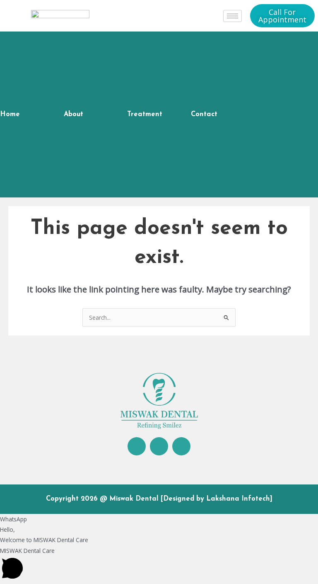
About (73, 114)
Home (10, 114)
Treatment (144, 114)
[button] (159, 564)
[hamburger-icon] (232, 16)
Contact (204, 114)
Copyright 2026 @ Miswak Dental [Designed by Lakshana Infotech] (159, 499)
